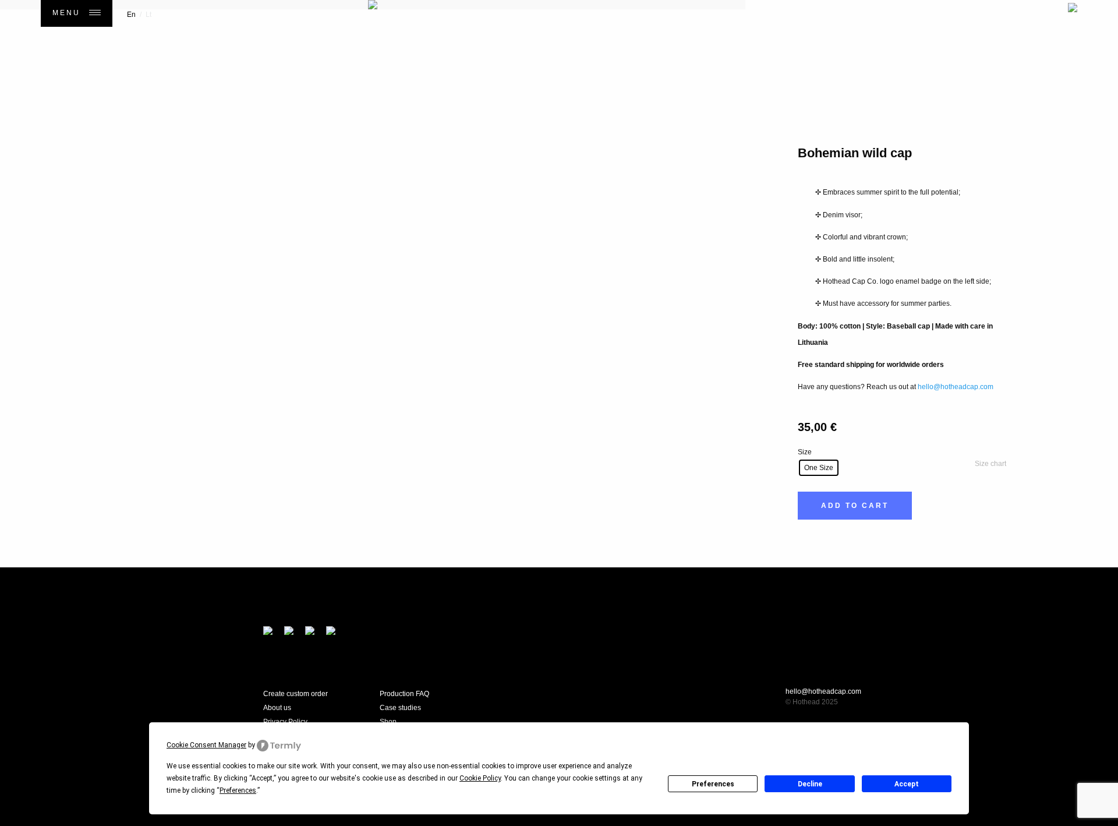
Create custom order (295, 694)
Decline (810, 784)
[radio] (818, 468)
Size (805, 452)
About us (277, 708)
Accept (906, 784)
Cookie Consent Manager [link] (206, 745)
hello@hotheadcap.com (955, 387)
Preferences (713, 784)
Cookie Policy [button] (480, 778)
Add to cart (855, 506)
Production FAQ (404, 694)
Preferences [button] (238, 790)
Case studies (400, 708)
